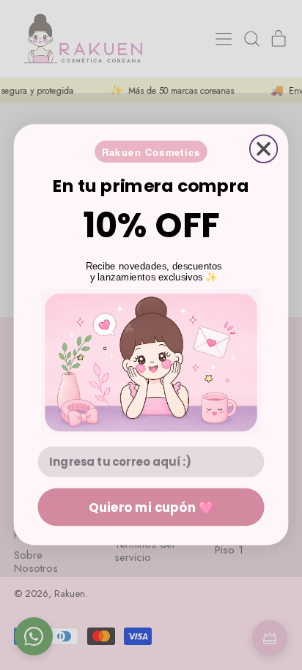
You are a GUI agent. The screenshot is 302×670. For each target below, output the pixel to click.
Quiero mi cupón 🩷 (151, 507)
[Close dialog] (263, 149)
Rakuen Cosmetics (151, 152)
